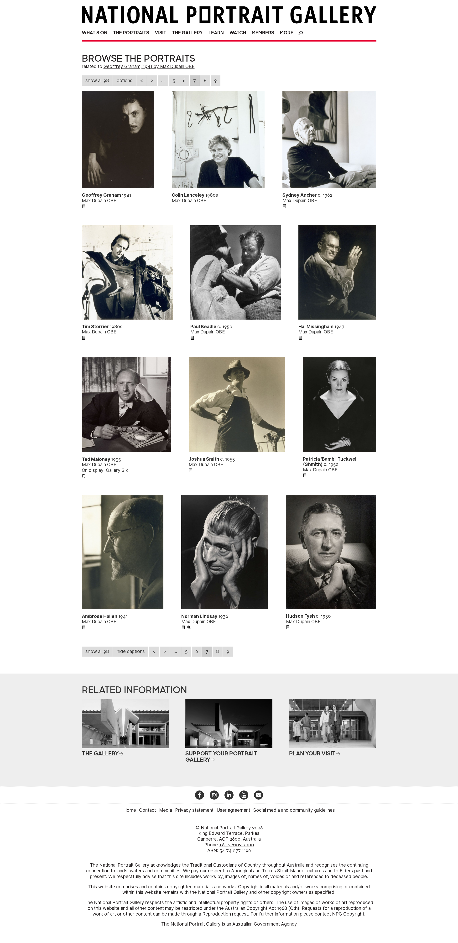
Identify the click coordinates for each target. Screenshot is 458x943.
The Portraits (131, 33)
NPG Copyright (348, 914)
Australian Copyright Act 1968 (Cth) (262, 908)
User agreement (233, 810)
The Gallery (187, 33)
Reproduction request (225, 914)
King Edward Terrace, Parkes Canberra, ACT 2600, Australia (229, 836)
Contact (147, 810)
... (163, 80)
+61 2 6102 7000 (236, 845)
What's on (94, 33)
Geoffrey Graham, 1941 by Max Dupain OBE (149, 66)
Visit (160, 33)
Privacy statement (194, 810)
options (124, 80)
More (286, 33)
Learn (216, 33)
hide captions (131, 651)
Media (165, 810)
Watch (237, 33)
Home (129, 810)
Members (263, 33)
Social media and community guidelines (294, 810)
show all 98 (97, 80)
